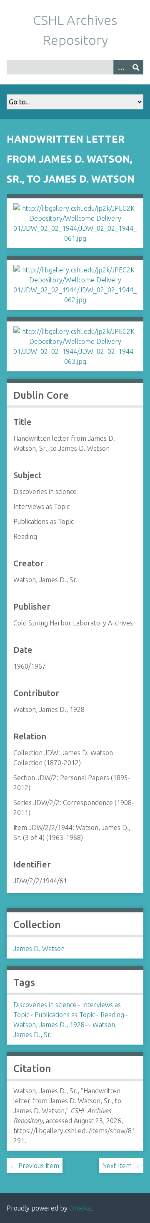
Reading (112, 1014)
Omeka (79, 1208)
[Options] (120, 67)
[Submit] (135, 67)
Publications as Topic (65, 1014)
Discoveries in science (45, 1004)
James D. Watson (39, 948)
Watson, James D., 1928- (50, 1024)
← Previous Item (34, 1165)
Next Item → (121, 1165)
